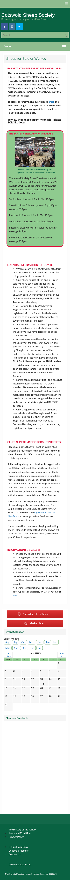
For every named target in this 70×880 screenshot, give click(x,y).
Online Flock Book (18, 846)
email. (16, 595)
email (52, 101)
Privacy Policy (16, 836)
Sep (15, 642)
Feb (55, 642)
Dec (40, 642)
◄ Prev (8, 654)
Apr (16, 647)
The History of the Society (22, 829)
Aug (7, 642)
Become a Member (19, 850)
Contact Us (15, 854)
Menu (7, 46)
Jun (32, 647)
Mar (7, 647)
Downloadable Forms (20, 864)
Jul (39, 647)
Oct (23, 642)
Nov (31, 642)
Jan (47, 642)
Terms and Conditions (20, 833)
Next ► (61, 654)
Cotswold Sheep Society (28, 15)
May (24, 647)
